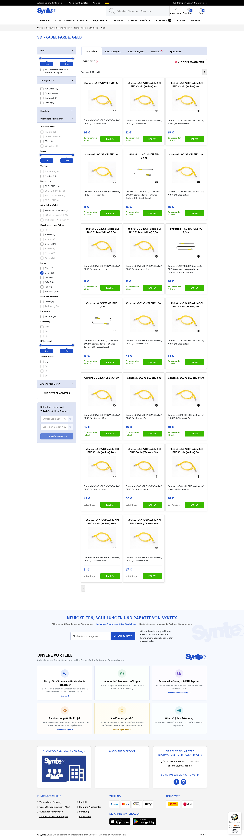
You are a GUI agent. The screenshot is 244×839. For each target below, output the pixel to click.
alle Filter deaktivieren (57, 393)
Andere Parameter (50, 383)
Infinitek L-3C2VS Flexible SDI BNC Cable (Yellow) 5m (186, 84)
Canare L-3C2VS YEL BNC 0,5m (186, 377)
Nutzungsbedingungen (51, 811)
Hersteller (45, 110)
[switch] (235, 831)
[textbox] (55, 419)
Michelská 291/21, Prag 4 (72, 751)
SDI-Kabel (93, 27)
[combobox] (56, 419)
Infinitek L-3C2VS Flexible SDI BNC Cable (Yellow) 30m (102, 521)
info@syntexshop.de (181, 765)
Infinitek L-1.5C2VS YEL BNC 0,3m (186, 230)
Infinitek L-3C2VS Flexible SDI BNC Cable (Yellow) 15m (144, 450)
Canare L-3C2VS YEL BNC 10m (101, 83)
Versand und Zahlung (50, 802)
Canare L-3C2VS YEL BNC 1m (101, 154)
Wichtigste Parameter (51, 118)
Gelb (92, 61)
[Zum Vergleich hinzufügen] (114, 110)
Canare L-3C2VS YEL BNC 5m (144, 377)
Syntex (40, 27)
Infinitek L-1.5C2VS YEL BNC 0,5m (144, 156)
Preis (42, 50)
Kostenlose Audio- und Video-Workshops (116, 623)
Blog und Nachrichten (90, 806)
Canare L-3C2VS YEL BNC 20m (144, 303)
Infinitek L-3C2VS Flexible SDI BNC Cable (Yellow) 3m (186, 450)
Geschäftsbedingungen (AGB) (54, 806)
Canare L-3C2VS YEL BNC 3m (186, 154)
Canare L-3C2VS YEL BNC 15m (101, 377)
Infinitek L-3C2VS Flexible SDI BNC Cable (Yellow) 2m (186, 304)
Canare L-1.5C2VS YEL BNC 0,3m (101, 304)
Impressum (85, 816)
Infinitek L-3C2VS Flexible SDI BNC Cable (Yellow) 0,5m (102, 230)
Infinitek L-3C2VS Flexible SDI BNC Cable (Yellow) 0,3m (144, 230)
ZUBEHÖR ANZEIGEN (56, 436)
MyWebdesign (118, 834)
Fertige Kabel (80, 27)
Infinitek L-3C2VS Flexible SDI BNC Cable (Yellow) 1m (144, 84)
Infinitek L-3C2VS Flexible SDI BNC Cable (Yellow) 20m (102, 450)
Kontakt (96, 2)
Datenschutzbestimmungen (53, 816)
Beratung (84, 811)
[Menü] (239, 814)
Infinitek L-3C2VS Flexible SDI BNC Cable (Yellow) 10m (144, 521)
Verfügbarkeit (47, 80)
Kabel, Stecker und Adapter (58, 27)
